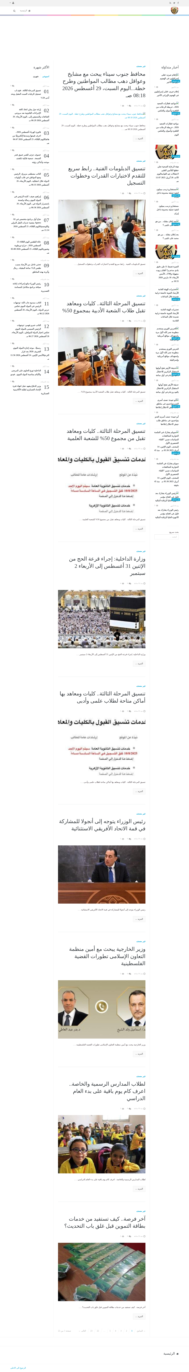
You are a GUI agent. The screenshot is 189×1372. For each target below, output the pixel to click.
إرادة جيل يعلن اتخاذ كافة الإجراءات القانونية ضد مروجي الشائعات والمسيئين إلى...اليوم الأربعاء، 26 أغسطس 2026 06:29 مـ (31, 115)
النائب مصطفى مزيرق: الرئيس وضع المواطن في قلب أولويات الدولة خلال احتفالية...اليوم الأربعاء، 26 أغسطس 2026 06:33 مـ (31, 179)
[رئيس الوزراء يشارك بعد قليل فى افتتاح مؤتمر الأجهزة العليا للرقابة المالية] (166, 497)
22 (98, 1331)
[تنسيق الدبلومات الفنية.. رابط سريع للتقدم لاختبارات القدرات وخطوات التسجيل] (102, 229)
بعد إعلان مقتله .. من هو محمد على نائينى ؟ (168, 236)
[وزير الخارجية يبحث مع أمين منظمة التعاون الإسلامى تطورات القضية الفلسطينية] (102, 1009)
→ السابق (141, 1331)
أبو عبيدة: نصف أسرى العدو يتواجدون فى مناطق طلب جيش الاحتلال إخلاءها (167, 420)
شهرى (36, 76)
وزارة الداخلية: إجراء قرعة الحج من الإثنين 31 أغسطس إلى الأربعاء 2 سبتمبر (107, 566)
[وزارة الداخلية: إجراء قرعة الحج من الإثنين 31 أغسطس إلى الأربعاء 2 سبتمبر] (102, 619)
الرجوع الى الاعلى (18, 1368)
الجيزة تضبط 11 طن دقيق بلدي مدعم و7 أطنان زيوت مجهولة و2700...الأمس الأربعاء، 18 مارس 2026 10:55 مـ (167, 274)
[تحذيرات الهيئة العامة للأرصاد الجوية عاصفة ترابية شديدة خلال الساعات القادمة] (166, 295)
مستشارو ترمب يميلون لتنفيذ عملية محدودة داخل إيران (168, 210)
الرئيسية (24, 10)
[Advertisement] (94, 38)
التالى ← (82, 1331)
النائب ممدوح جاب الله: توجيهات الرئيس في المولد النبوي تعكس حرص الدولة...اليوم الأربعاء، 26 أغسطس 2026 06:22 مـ (31, 308)
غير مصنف (140, 66)
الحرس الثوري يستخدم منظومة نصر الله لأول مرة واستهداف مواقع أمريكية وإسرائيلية (167, 354)
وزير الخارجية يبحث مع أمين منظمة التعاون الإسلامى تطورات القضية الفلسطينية (107, 956)
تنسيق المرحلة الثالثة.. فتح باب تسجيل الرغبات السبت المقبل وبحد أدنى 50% (30, 94)
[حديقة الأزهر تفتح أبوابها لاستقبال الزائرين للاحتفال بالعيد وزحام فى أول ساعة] (166, 371)
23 (91, 1331)
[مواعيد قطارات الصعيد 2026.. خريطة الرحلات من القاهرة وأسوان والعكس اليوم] (166, 109)
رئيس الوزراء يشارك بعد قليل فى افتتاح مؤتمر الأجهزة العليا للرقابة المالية (167, 513)
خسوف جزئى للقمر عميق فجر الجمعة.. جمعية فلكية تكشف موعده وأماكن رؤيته (31, 158)
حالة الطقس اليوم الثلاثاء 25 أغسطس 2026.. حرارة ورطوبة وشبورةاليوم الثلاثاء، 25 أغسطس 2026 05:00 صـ (30, 247)
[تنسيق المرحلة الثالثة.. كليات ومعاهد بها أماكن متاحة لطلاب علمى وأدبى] (102, 746)
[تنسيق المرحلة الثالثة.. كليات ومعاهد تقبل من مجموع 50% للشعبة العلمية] (102, 484)
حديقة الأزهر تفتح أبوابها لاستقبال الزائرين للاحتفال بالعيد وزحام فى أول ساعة (167, 388)
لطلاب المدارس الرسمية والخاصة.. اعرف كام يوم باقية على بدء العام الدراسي (107, 1091)
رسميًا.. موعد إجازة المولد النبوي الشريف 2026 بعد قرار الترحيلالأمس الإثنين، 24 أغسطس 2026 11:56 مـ (29, 353)
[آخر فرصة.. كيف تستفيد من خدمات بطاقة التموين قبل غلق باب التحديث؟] (102, 1272)
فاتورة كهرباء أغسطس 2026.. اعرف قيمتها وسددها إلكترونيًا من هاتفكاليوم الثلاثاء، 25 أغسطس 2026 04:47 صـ (30, 137)
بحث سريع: (174, 532)
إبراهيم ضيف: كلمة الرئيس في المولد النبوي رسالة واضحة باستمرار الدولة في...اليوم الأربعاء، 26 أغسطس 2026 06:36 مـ (31, 202)
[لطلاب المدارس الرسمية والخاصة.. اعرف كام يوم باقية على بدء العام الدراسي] (102, 1144)
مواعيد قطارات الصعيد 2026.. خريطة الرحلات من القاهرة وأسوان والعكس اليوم (167, 129)
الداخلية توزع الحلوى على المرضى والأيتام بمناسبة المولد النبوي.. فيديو (30, 372)
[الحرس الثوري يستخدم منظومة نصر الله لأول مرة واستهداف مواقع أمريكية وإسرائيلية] (166, 334)
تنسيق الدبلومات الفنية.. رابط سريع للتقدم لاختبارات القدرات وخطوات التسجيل (106, 176)
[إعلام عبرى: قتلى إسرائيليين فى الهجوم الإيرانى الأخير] (166, 78)
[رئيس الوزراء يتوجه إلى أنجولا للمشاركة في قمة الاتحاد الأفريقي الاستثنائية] (102, 874)
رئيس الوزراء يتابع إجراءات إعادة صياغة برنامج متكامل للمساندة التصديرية (31, 287)
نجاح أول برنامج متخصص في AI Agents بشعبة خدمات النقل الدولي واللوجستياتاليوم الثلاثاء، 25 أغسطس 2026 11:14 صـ (30, 224)
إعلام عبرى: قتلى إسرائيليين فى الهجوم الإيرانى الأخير (166, 94)
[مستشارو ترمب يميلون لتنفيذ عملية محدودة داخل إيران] (166, 193)
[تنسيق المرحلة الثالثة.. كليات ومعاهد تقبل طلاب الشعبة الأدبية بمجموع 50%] (102, 356)
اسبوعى (45, 76)
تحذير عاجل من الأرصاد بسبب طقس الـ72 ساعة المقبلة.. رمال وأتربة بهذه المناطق (31, 268)
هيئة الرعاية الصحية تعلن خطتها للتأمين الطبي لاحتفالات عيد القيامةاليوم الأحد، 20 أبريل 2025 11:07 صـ (167, 174)
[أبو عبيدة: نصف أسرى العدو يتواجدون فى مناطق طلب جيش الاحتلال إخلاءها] (166, 403)
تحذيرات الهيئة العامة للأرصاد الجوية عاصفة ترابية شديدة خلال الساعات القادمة (167, 315)
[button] (12, 3)
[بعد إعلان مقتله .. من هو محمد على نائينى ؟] (166, 223)
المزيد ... (139, 138)
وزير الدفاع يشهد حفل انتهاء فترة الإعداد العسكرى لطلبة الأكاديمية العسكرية (31, 389)
